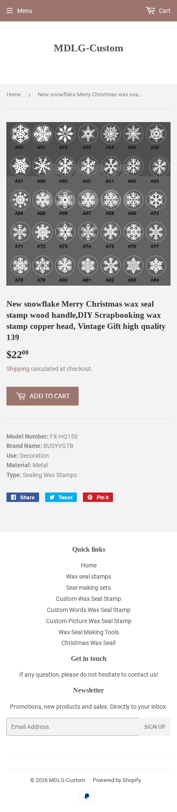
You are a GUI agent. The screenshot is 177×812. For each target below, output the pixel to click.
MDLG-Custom (88, 48)
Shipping (18, 368)
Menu (24, 10)
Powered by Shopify (117, 780)
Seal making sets (88, 587)
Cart (164, 10)
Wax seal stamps (88, 576)
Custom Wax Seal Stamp (88, 598)
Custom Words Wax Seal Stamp (89, 609)
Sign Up (154, 727)
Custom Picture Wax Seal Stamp (88, 621)
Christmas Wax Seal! (88, 642)
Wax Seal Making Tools (88, 632)
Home (13, 94)
